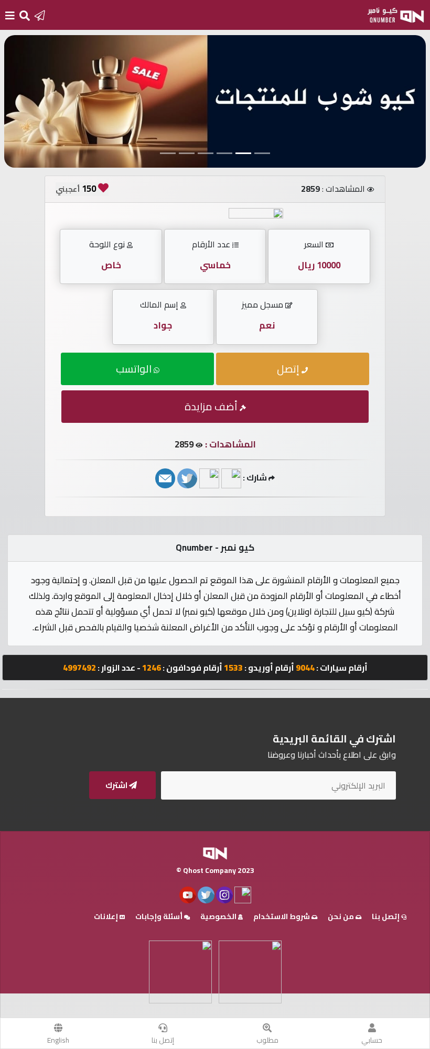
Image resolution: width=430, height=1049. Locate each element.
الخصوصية (219, 916)
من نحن (342, 916)
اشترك (117, 785)
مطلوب (267, 1040)
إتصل (289, 368)
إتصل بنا (163, 1040)
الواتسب (135, 368)
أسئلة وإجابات (159, 916)
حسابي (371, 1040)
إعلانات (107, 916)
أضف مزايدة (212, 406)
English (58, 1040)
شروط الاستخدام (282, 916)
